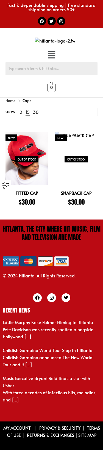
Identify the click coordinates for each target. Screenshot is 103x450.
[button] (51, 55)
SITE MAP (87, 435)
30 (35, 112)
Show (10, 112)
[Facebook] (42, 21)
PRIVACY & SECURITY (59, 428)
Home (10, 100)
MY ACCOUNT (17, 428)
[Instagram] (61, 21)
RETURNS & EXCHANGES (50, 435)
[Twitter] (52, 21)
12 (20, 112)
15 (28, 112)
